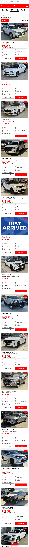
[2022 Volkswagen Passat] (14, 419)
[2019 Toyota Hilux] (14, 303)
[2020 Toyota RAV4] (14, 264)
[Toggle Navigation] (27, 6)
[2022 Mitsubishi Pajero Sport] (14, 458)
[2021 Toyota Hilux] (14, 148)
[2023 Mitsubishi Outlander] (14, 381)
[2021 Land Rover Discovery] (14, 187)
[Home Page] (14, 2)
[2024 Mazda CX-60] (14, 342)
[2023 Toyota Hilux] (14, 497)
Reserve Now (21, 58)
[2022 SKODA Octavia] (14, 109)
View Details (8, 58)
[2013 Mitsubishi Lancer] (14, 71)
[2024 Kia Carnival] (14, 226)
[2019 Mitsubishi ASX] (14, 32)
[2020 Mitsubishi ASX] (14, 536)
